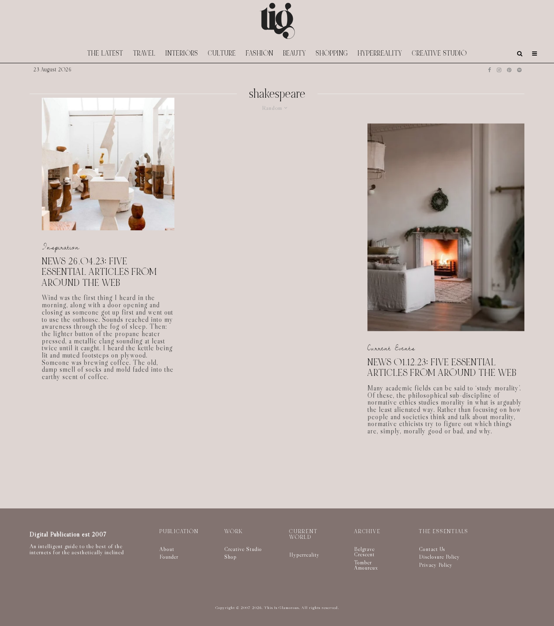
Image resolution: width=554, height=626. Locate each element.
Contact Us (432, 549)
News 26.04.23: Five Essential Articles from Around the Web (99, 272)
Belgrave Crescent (364, 552)
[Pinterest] (509, 70)
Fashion (259, 53)
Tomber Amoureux (366, 565)
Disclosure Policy (439, 556)
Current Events (391, 348)
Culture (222, 53)
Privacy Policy (436, 565)
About (166, 549)
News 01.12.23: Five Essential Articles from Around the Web (442, 367)
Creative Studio (439, 53)
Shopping (332, 53)
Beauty (294, 53)
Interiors (181, 53)
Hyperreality (380, 53)
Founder (168, 556)
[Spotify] (519, 70)
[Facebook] (489, 70)
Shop (230, 556)
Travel (144, 53)
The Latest (105, 53)
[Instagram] (499, 70)
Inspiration (60, 247)
